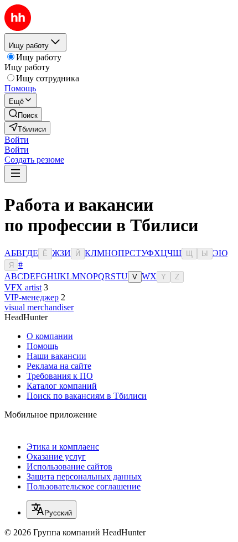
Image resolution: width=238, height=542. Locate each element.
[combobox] (51, 510)
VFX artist (23, 287)
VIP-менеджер (31, 297)
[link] (23, 114)
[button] (16, 139)
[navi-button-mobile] (15, 174)
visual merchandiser (39, 307)
